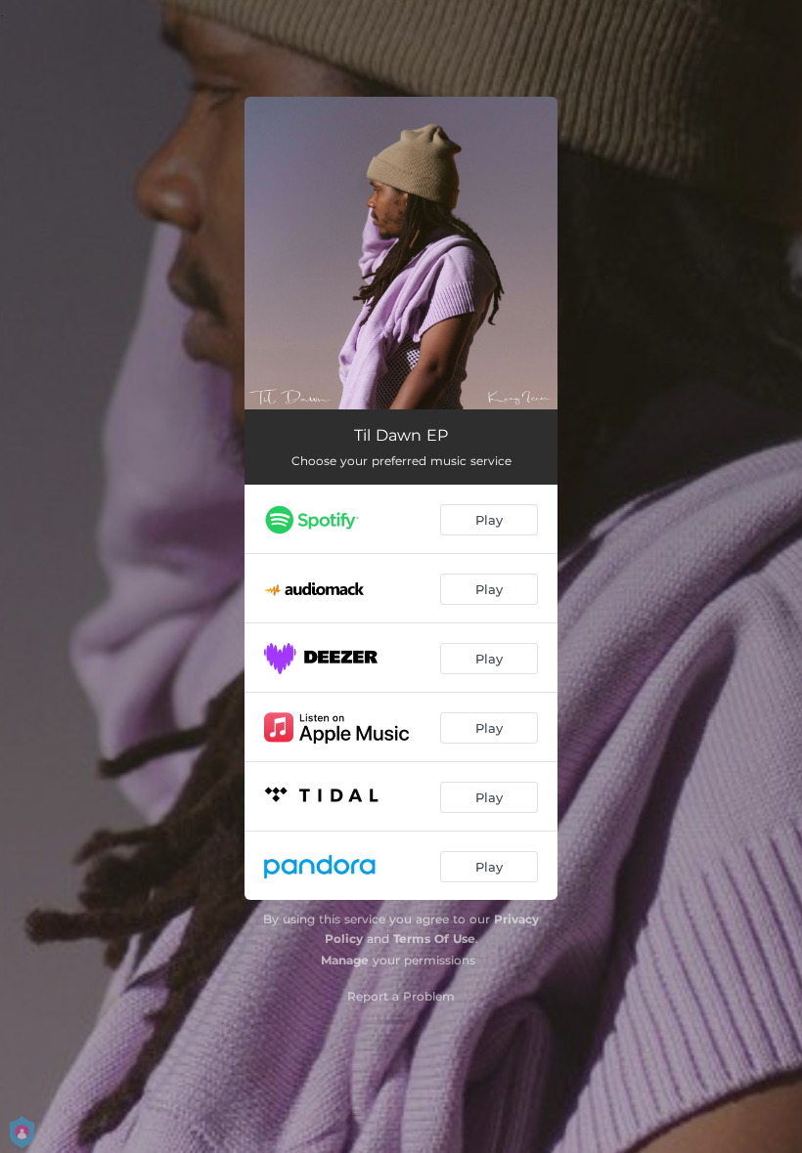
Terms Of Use (434, 938)
